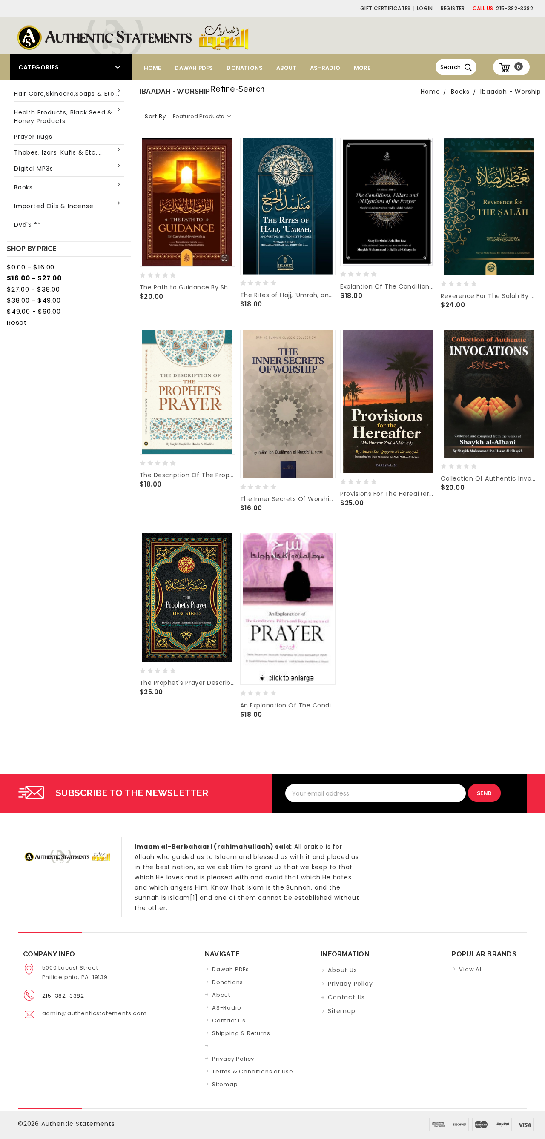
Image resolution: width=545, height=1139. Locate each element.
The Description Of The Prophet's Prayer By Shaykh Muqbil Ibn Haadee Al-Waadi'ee (187, 475)
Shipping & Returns (241, 1033)
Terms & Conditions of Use (252, 1071)
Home (152, 68)
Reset (17, 322)
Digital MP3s (33, 168)
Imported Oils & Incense (53, 206)
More (362, 68)
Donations (245, 68)
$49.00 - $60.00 (34, 311)
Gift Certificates (385, 8)
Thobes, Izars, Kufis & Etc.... (58, 152)
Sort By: (156, 116)
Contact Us (229, 1020)
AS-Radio (325, 68)
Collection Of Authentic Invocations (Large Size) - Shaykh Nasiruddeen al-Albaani (488, 478)
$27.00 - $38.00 (33, 289)
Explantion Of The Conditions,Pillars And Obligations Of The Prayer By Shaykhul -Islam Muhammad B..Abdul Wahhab (388, 286)
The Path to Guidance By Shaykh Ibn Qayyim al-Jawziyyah (187, 287)
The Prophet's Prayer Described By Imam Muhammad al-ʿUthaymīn (187, 682)
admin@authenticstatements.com (94, 1013)
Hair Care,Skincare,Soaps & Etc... (66, 93)
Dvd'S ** (27, 224)
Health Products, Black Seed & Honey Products (63, 116)
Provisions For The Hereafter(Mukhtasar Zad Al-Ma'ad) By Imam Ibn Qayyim (388, 493)
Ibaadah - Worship (510, 91)
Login (425, 8)
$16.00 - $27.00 (34, 278)
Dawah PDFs (194, 68)
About (286, 68)
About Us (342, 970)
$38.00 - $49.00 (34, 300)
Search (450, 67)
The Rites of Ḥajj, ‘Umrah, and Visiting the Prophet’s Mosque (288, 295)
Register (453, 8)
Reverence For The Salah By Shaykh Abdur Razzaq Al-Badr (488, 296)
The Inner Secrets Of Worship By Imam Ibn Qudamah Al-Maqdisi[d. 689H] (288, 499)
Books (23, 187)
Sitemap (225, 1084)
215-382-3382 (503, 8)
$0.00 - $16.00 (30, 267)
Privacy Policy (233, 1059)
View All (471, 969)
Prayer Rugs (33, 136)
